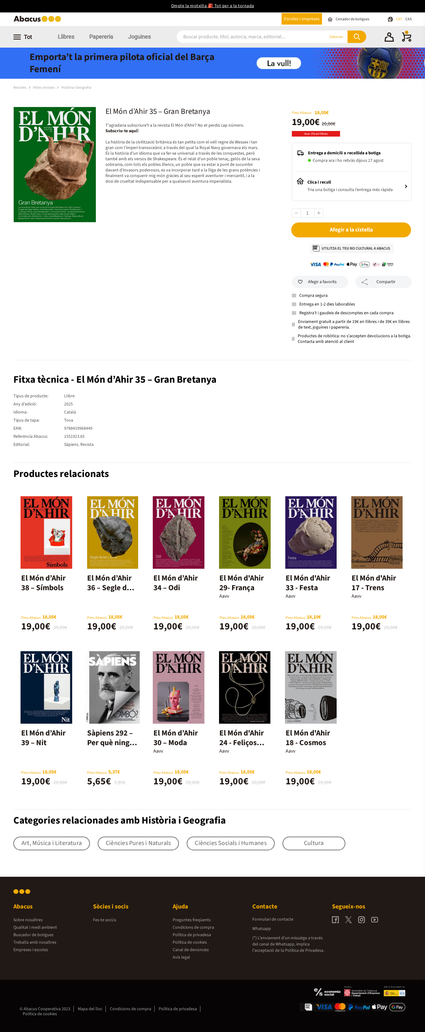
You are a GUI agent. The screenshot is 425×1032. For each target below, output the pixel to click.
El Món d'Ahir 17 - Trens (374, 582)
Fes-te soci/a (104, 920)
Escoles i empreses (302, 19)
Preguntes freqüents (192, 920)
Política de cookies (190, 942)
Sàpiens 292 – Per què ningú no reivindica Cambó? (110, 747)
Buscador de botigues (33, 935)
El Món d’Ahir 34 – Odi (175, 582)
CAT (399, 19)
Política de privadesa (192, 935)
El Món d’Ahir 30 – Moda (175, 737)
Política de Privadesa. (304, 950)
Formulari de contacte (272, 919)
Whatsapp (261, 929)
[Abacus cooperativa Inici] (38, 21)
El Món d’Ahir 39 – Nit (43, 737)
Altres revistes (44, 87)
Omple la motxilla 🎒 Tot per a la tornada (212, 6)
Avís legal (181, 957)
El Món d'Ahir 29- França (241, 582)
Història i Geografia (76, 87)
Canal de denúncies (191, 950)
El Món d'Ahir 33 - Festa (308, 582)
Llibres (66, 36)
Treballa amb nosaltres (34, 942)
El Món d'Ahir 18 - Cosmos (308, 737)
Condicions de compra (193, 927)
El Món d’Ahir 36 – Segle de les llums (109, 587)
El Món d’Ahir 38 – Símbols (43, 582)
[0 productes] (407, 40)
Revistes (20, 87)
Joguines (139, 36)
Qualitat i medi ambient (35, 927)
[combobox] (243, 37)
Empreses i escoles (30, 950)
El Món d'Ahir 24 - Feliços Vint (241, 742)
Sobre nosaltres (28, 920)
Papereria (101, 36)
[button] (389, 38)
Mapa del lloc (90, 1009)
